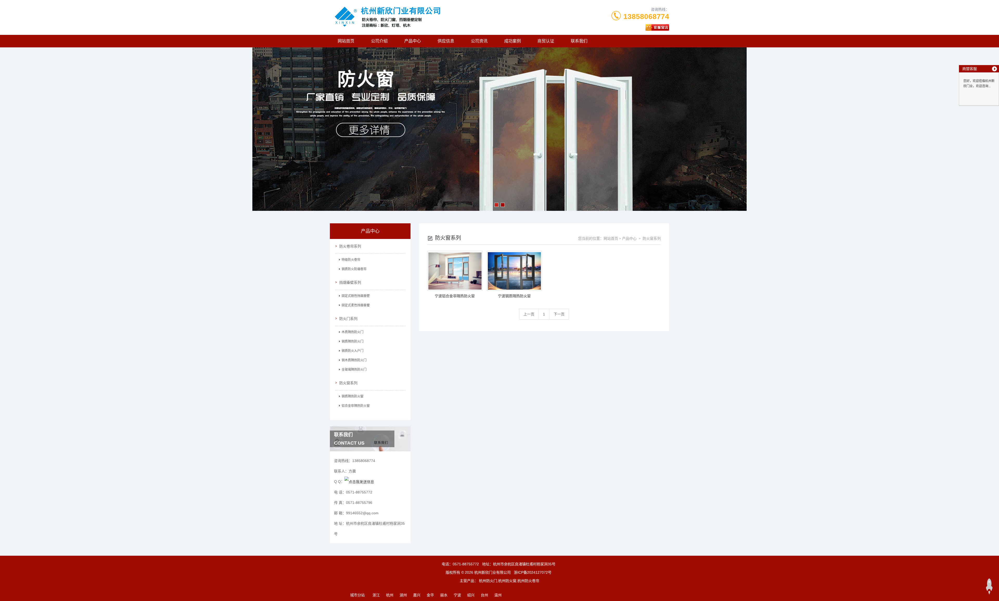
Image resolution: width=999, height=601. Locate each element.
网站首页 (346, 41)
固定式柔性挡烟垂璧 (356, 305)
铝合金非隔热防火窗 (356, 406)
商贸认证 (545, 41)
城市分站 (357, 595)
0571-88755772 (466, 564)
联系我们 (579, 41)
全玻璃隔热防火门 (354, 369)
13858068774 (646, 16)
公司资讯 (479, 41)
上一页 (528, 314)
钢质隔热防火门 (352, 341)
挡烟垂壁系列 (350, 282)
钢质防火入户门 (352, 351)
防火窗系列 (348, 383)
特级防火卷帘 (351, 260)
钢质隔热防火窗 (352, 396)
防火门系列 (348, 319)
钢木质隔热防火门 (354, 360)
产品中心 (412, 41)
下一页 (559, 314)
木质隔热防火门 (352, 332)
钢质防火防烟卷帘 (354, 269)
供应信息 (446, 41)
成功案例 (512, 41)
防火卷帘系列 (350, 246)
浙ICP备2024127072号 (533, 572)
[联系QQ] (359, 481)
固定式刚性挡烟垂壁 (356, 296)
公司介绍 (379, 41)
